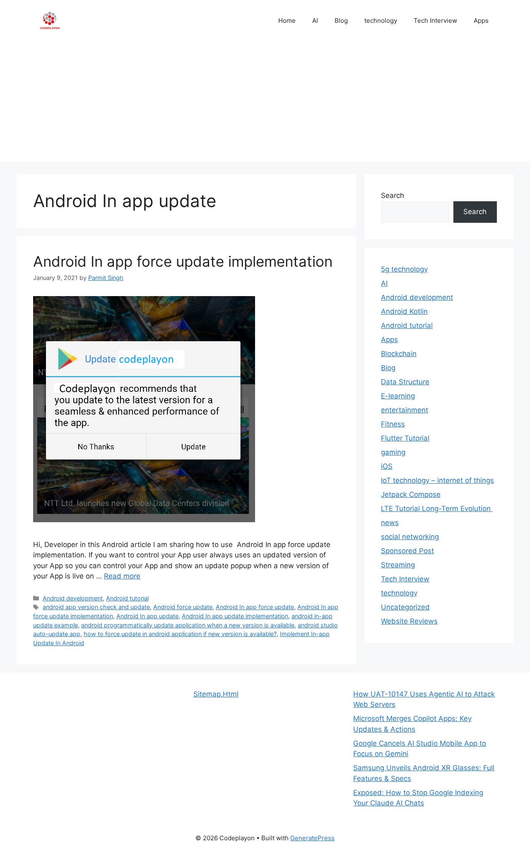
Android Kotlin (404, 311)
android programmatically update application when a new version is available (187, 625)
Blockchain (399, 354)
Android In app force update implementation (182, 261)
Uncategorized (405, 607)
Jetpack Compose (411, 494)
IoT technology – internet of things (437, 480)
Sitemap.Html (215, 694)
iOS (387, 466)
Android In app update (147, 616)
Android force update (182, 606)
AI (315, 20)
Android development (73, 598)
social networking (410, 537)
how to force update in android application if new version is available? (180, 633)
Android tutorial (127, 598)
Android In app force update (255, 606)
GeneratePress (312, 838)
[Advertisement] (265, 104)
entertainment (404, 410)
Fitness (393, 424)
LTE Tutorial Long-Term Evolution (437, 508)
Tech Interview (435, 20)
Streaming (398, 565)
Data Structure (405, 382)
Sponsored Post (407, 551)
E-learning (398, 396)
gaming (393, 452)
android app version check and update (96, 606)
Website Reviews (409, 621)
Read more (122, 576)
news (390, 522)
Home (287, 20)
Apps (481, 20)
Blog (341, 20)
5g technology (404, 269)
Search (392, 195)
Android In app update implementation (235, 616)
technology (380, 20)
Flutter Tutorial (405, 438)
